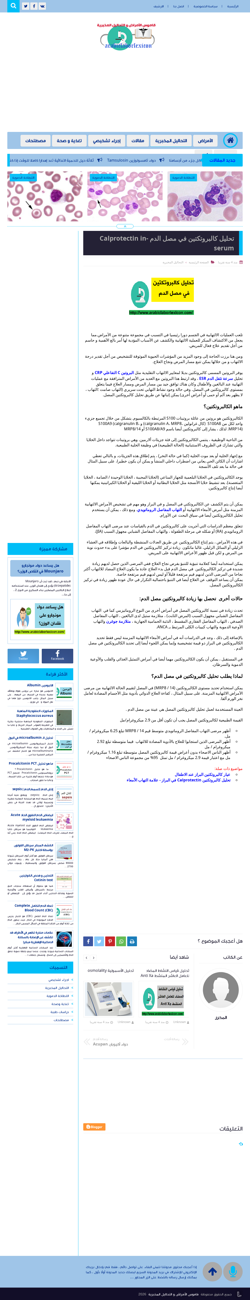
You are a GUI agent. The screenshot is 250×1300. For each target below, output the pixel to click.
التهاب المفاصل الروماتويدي (159, 509)
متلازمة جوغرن (118, 621)
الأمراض (205, 141)
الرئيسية (232, 6)
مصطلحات (35, 141)
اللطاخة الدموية (58, 996)
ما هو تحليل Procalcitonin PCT (31, 763)
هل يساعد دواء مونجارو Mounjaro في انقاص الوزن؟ (40, 568)
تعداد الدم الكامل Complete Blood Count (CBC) (34, 908)
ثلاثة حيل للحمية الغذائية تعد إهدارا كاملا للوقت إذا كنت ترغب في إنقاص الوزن (72, 160)
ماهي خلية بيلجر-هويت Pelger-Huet (205, 212)
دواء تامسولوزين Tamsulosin (171, 160)
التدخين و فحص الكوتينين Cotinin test (36, 878)
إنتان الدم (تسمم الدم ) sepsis (32, 789)
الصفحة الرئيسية (199, 262)
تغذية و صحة (69, 141)
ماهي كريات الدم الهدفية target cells (125, 212)
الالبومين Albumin (40, 685)
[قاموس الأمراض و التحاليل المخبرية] (127, 36)
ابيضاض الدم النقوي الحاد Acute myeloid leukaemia (32, 817)
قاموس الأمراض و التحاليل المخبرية (173, 1294)
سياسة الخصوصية (206, 6)
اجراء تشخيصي (59, 979)
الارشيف (159, 6)
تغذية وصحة (60, 1004)
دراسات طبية (60, 1012)
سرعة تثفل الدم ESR (216, 378)
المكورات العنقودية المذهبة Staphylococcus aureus (34, 713)
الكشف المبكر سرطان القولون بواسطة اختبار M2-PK (33, 847)
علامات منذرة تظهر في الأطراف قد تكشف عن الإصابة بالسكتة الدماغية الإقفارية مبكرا (31, 937)
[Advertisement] (125, 93)
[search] (13, 6)
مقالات (138, 141)
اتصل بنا (178, 6)
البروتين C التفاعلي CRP (114, 372)
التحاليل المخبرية (171, 141)
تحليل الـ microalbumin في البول (30, 738)
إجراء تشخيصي (106, 141)
